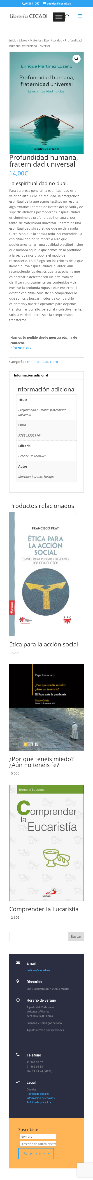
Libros (23, 40)
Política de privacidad (39, 1102)
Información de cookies (41, 1098)
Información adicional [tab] (31, 375)
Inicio (12, 40)
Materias (36, 40)
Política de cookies (38, 1093)
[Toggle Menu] (59, 17)
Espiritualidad (53, 40)
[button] (76, 59)
